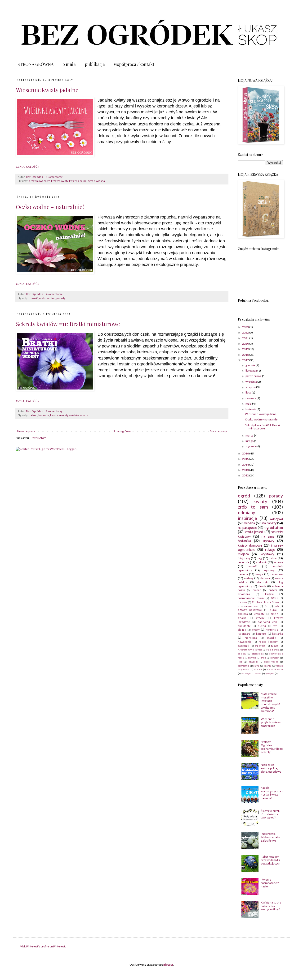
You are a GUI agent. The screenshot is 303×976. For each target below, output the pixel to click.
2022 (245, 332)
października (253, 376)
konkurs (261, 633)
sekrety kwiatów (69, 415)
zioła (276, 606)
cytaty (256, 629)
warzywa (276, 519)
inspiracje (247, 518)
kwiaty (64, 180)
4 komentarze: (55, 293)
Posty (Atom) (39, 438)
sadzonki (243, 645)
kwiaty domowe (250, 545)
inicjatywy (244, 558)
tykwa (274, 645)
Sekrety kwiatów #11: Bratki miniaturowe (68, 324)
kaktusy (249, 578)
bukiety (242, 653)
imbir (263, 657)
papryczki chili (267, 621)
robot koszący (268, 641)
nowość (33, 298)
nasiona (243, 574)
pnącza (273, 590)
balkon (33, 415)
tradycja (260, 645)
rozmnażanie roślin (251, 598)
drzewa (265, 578)
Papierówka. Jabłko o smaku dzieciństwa (270, 837)
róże (266, 606)
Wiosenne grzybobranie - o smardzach (271, 722)
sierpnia (250, 387)
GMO (274, 597)
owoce (257, 590)
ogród (91, 180)
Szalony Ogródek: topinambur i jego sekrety (272, 747)
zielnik (242, 629)
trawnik (242, 602)
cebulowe (277, 574)
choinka (243, 613)
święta (259, 574)
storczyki (262, 582)
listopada (251, 370)
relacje (270, 550)
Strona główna (122, 431)
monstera (251, 637)
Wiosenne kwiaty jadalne (47, 90)
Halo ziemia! (273, 649)
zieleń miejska (275, 669)
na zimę (268, 536)
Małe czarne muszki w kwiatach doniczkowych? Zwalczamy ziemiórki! (270, 702)
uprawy (268, 541)
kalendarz (244, 633)
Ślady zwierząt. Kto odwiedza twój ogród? (270, 814)
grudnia (250, 365)
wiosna (100, 180)
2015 (245, 459)
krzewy (55, 180)
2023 (245, 327)
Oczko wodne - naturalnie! (50, 206)
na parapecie (247, 528)
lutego (249, 441)
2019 (245, 349)
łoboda (258, 673)
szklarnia (261, 562)
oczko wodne (47, 298)
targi (260, 558)
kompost (274, 657)
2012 (245, 475)
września (251, 381)
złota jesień (254, 532)
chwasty (259, 613)
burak (273, 609)
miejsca (243, 554)
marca (249, 435)
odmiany (246, 512)
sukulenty (244, 625)
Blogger (168, 964)
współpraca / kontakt (134, 64)
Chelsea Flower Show (265, 602)
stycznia (250, 446)
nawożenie (244, 641)
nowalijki (253, 661)
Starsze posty (218, 431)
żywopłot (269, 673)
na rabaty (269, 523)
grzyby (260, 617)
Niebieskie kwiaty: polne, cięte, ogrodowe (271, 768)
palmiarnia (243, 665)
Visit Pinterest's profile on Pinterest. (43, 946)
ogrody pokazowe (250, 609)
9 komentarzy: (55, 176)
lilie (240, 661)
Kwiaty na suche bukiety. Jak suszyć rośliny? (271, 906)
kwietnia (251, 409)
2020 (245, 343)
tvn (275, 625)
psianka (267, 665)
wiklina (258, 669)
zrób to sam (253, 506)
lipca (248, 392)
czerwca (251, 398)
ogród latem (273, 528)
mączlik (271, 637)
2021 (245, 338)
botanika (43, 415)
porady (60, 298)
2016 (245, 453)
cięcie (274, 613)
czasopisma (258, 653)
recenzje (243, 562)
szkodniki (244, 594)
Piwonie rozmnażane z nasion (270, 883)
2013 (245, 470)
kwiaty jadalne (78, 180)
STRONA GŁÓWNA (35, 64)
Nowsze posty (26, 431)
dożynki (252, 657)
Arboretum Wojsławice (250, 649)
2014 (245, 464)
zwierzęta (246, 673)
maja (248, 403)
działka (242, 617)
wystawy (267, 554)
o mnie (69, 64)
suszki (262, 625)
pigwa (256, 665)
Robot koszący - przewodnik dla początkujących (270, 860)
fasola (262, 586)
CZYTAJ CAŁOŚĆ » (27, 166)
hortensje (272, 629)
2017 (245, 360)
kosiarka (277, 633)
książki (269, 594)
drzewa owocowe (39, 180)
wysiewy (269, 570)
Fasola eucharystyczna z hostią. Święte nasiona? (272, 793)
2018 (245, 354)
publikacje (95, 64)
